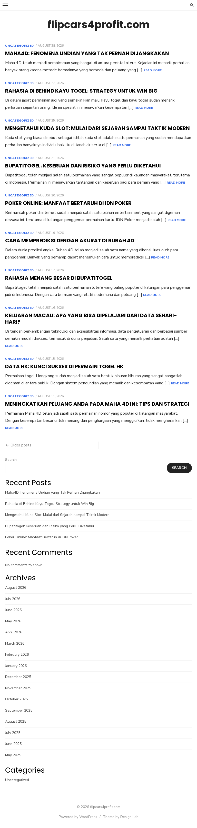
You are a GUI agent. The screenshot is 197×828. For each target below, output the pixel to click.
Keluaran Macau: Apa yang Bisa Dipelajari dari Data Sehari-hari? (91, 318)
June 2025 (13, 743)
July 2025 (12, 732)
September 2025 (18, 710)
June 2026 (13, 609)
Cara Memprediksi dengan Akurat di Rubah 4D (69, 240)
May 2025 (13, 755)
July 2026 (12, 598)
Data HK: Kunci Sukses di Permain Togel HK (64, 366)
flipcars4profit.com (98, 24)
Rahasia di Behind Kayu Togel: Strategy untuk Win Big (81, 90)
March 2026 (14, 643)
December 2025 (18, 676)
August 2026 (15, 587)
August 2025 (15, 721)
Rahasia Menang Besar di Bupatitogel (58, 278)
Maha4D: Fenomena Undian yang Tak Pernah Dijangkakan (87, 53)
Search (11, 459)
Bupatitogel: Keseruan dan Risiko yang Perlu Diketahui (83, 165)
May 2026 (13, 621)
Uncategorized (19, 46)
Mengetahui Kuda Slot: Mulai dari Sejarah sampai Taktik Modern (97, 128)
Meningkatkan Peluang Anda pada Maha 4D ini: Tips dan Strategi (97, 403)
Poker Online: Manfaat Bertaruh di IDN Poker (68, 203)
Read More (152, 70)
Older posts (21, 445)
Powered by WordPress (78, 816)
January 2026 (16, 665)
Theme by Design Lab (121, 816)
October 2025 (16, 699)
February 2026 (17, 654)
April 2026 (13, 632)
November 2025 (18, 688)
